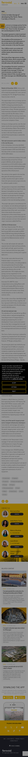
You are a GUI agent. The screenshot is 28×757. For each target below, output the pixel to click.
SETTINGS (14, 387)
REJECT (14, 391)
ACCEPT (14, 383)
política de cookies (18, 379)
